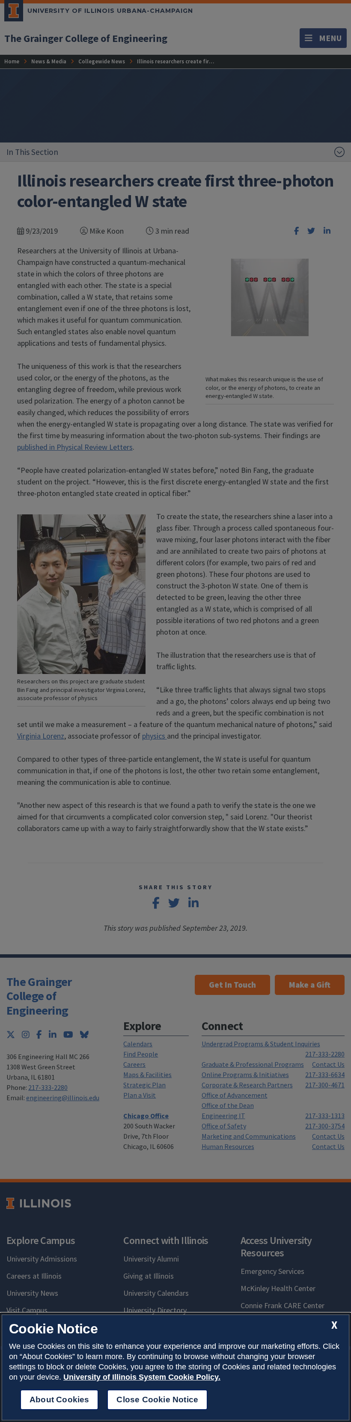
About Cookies (59, 1399)
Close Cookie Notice (157, 1399)
